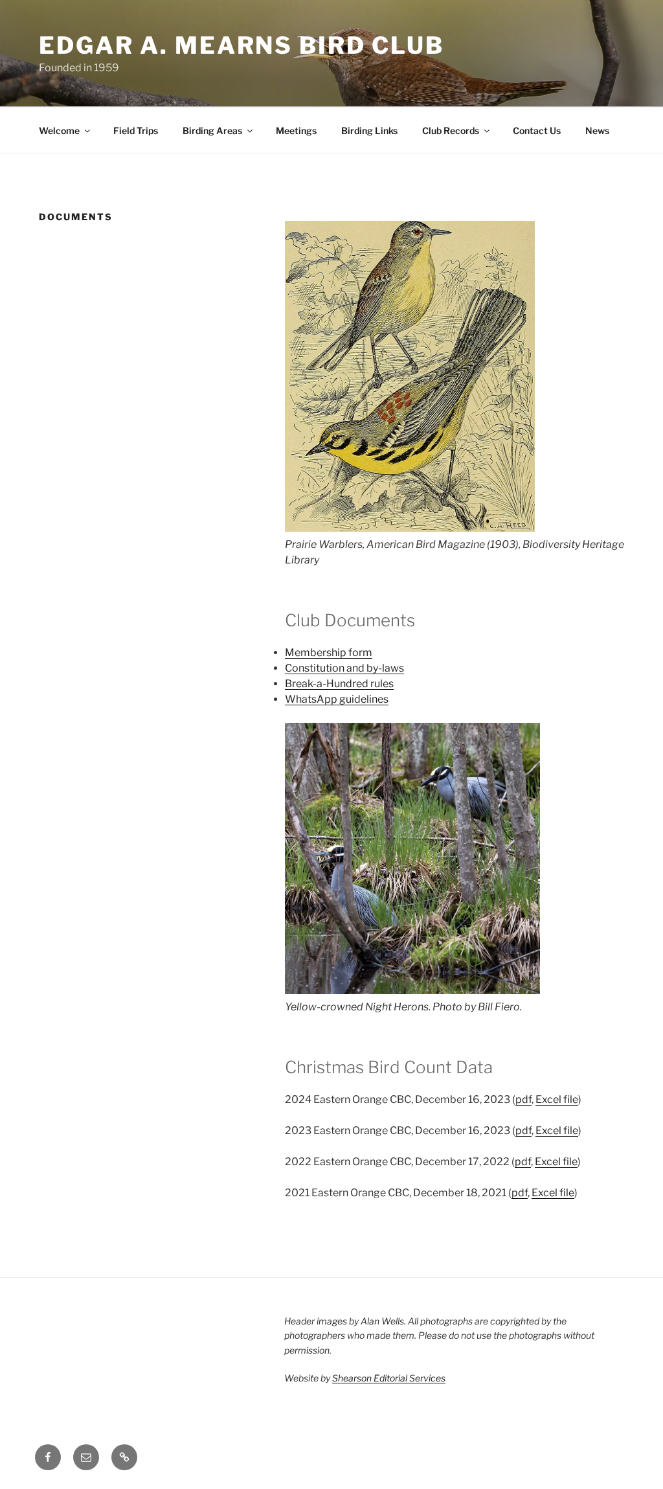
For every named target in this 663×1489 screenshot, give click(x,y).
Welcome (59, 130)
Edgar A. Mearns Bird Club (241, 45)
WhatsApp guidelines (336, 699)
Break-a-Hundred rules (339, 683)
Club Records (450, 130)
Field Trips (135, 130)
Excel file (556, 1099)
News (597, 130)
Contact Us (537, 130)
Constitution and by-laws (344, 668)
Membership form (328, 652)
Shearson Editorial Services (388, 1377)
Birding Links (369, 130)
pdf (523, 1099)
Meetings (296, 130)
